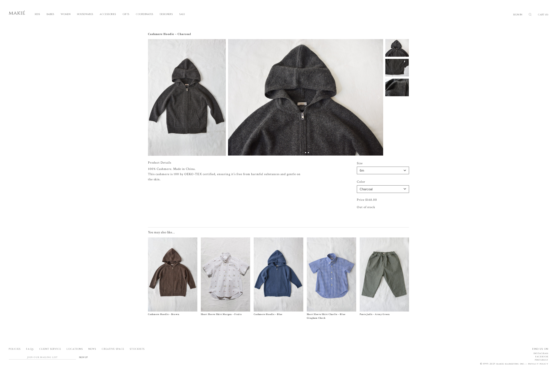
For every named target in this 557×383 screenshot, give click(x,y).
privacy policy (538, 363)
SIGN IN (517, 14)
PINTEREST (541, 359)
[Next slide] (376, 97)
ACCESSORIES (108, 14)
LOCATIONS (75, 349)
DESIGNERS (166, 14)
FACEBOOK (541, 356)
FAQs (30, 349)
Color (361, 182)
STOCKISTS (137, 349)
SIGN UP (83, 357)
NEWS (92, 349)
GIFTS (125, 14)
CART (543, 14)
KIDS (37, 14)
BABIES (50, 14)
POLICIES (15, 349)
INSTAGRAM (541, 353)
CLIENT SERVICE (50, 349)
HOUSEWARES (85, 14)
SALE (182, 14)
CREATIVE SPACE (113, 349)
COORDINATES (144, 14)
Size (360, 163)
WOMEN (65, 14)
